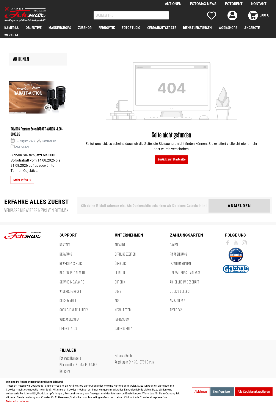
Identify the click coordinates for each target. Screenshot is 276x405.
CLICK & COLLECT (180, 291)
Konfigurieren (222, 391)
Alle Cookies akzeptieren (254, 391)
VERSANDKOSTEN (70, 319)
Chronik (120, 282)
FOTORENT (234, 4)
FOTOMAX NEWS (203, 4)
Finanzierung (178, 254)
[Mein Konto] (232, 15)
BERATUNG (66, 254)
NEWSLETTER (123, 310)
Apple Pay (176, 310)
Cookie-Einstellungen (74, 310)
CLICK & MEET (68, 301)
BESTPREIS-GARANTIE (72, 273)
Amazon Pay (177, 301)
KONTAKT (259, 4)
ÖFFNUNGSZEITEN (125, 254)
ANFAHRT (120, 245)
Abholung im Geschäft (184, 282)
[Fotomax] (31, 14)
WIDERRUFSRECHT (70, 291)
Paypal (174, 245)
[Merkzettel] (211, 15)
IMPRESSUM (122, 319)
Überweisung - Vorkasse (186, 273)
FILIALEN (120, 273)
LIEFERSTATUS (68, 329)
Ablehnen (200, 391)
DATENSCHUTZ (123, 329)
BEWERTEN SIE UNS (71, 263)
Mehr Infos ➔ (22, 180)
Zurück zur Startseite (171, 159)
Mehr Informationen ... (19, 401)
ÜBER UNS (121, 263)
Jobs (118, 291)
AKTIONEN (173, 4)
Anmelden (239, 205)
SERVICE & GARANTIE (72, 282)
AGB (117, 301)
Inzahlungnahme (180, 263)
